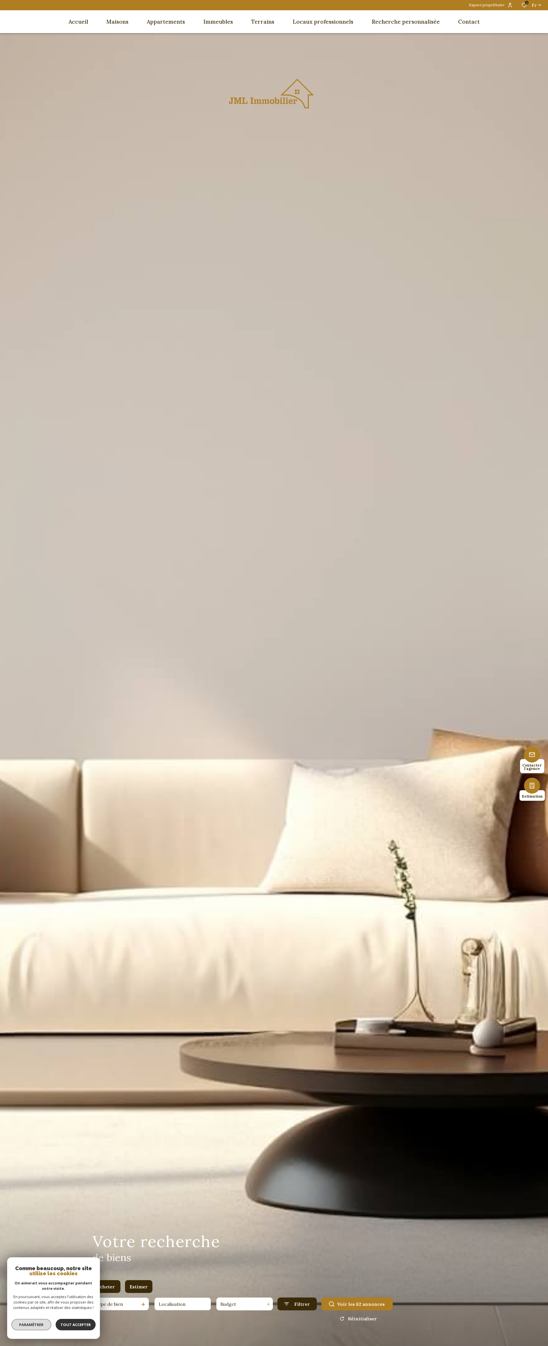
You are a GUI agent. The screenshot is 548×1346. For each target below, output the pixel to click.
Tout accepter (76, 1324)
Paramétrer (31, 1324)
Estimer (139, 1287)
